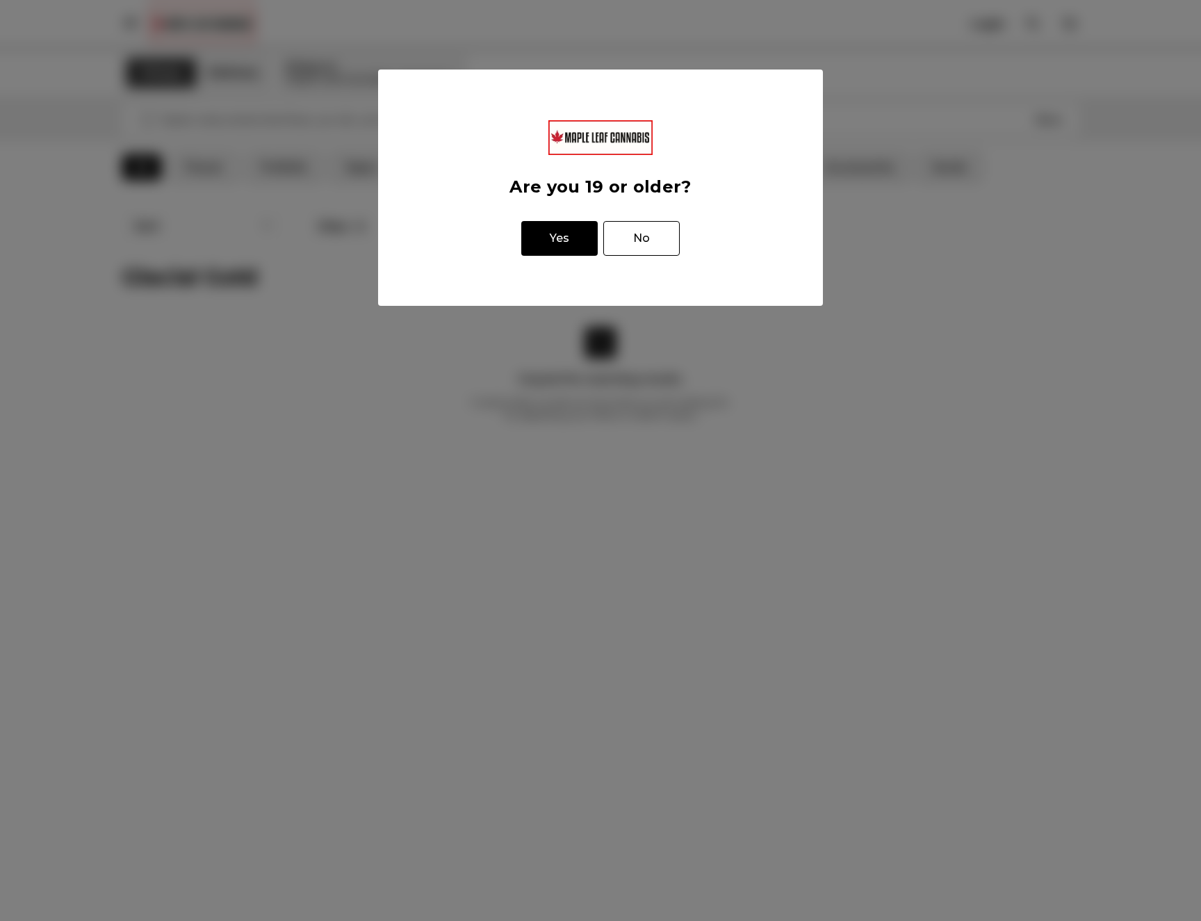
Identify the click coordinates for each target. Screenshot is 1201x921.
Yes (559, 238)
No (641, 238)
